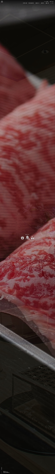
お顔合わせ (37, 3)
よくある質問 (46, 1)
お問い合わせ (52, 1)
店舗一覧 (47, 3)
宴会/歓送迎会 (31, 3)
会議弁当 (42, 3)
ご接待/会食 (25, 3)
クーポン (52, 3)
